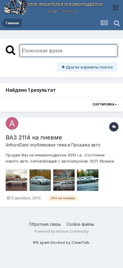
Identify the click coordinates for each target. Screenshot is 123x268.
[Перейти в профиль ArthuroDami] (12, 123)
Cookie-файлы (80, 224)
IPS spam (41, 242)
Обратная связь (45, 224)
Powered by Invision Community (61, 231)
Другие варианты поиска (89, 67)
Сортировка (104, 104)
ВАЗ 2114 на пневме (34, 137)
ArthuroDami (17, 144)
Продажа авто (85, 144)
